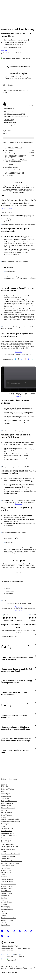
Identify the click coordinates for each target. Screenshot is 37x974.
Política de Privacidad (7, 948)
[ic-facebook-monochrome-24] (8, 931)
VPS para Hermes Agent (8, 808)
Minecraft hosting (6, 805)
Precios (3, 874)
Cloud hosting (5, 798)
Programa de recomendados (8, 884)
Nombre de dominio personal (9, 835)
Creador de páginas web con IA (10, 846)
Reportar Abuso (5, 925)
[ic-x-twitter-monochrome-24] (19, 931)
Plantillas (3, 851)
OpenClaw (4, 810)
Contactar (3, 922)
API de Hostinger (6, 870)
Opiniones (4, 876)
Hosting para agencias (7, 803)
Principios (3, 911)
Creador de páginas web (7, 844)
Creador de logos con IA (8, 865)
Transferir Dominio (6, 831)
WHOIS (3, 826)
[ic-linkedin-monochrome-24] (2, 931)
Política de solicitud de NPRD (9, 946)
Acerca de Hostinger (6, 902)
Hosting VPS (4, 791)
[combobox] (18, 574)
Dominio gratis (5, 824)
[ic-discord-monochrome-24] (8, 936)
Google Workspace (6, 815)
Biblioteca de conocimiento (8, 918)
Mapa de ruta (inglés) (7, 888)
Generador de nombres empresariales (11, 861)
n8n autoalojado (5, 794)
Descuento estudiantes (7, 909)
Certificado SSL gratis (7, 828)
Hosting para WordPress (7, 789)
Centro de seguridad (6, 893)
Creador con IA (5, 842)
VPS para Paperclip (6, 812)
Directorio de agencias (7, 886)
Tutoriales (3, 915)
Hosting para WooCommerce (9, 801)
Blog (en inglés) (5, 907)
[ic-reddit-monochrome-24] (31, 931)
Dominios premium (6, 838)
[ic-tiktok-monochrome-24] (2, 936)
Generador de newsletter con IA (10, 863)
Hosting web (4, 786)
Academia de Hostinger (7, 920)
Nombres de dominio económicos (10, 821)
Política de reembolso (24, 948)
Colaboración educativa (7, 881)
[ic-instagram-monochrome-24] (14, 931)
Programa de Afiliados (7, 879)
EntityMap (4, 898)
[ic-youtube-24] (25, 931)
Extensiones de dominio (7, 833)
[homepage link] (4, 3)
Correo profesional (6, 796)
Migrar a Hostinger (6, 868)
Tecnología (4, 904)
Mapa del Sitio (5, 895)
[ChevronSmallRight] (8, 220)
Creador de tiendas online (8, 849)
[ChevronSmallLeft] (3, 220)
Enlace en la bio (5, 858)
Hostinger (3, 779)
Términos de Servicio (7, 951)
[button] (18, 636)
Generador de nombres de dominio (10, 854)
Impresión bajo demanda (8, 856)
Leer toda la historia (6, 208)
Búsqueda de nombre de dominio (10, 819)
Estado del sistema (6, 891)
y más (14, 960)
